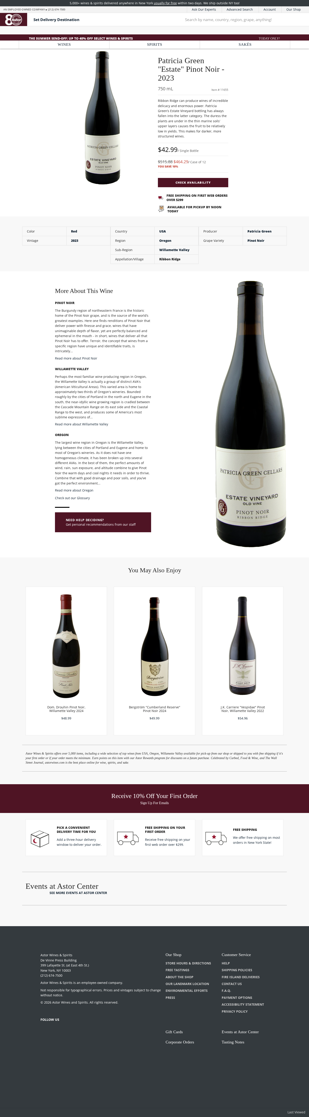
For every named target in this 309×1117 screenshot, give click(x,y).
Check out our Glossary (72, 498)
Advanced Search (240, 9)
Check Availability (193, 182)
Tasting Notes (233, 1042)
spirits (154, 44)
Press (170, 997)
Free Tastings (177, 970)
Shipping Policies (237, 970)
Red (74, 231)
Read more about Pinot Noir (76, 358)
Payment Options (237, 997)
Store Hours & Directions (188, 963)
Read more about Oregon (74, 490)
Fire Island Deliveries (241, 977)
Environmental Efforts (187, 990)
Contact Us (232, 984)
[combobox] (235, 19)
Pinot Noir (255, 240)
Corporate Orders (180, 1042)
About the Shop (179, 977)
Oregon (165, 240)
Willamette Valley (174, 250)
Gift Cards (174, 1032)
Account (270, 9)
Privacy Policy (235, 1011)
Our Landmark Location (187, 984)
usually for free (165, 3)
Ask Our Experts (204, 9)
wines (64, 44)
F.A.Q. (226, 990)
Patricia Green (259, 231)
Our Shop (293, 9)
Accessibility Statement (243, 1004)
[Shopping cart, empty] (299, 19)
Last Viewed (296, 1112)
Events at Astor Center (240, 1032)
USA (162, 231)
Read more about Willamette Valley (81, 424)
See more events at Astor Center (78, 893)
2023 (74, 240)
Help (226, 963)
